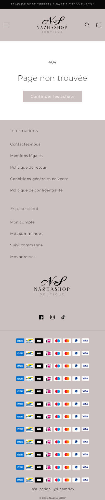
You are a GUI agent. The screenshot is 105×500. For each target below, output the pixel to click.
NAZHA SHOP (57, 498)
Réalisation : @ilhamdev (52, 489)
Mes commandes (26, 233)
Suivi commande (26, 245)
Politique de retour (28, 167)
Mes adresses (22, 256)
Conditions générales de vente (39, 178)
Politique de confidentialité (36, 190)
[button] (6, 24)
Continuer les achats (52, 96)
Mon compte (22, 222)
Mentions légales (26, 155)
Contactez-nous (25, 144)
